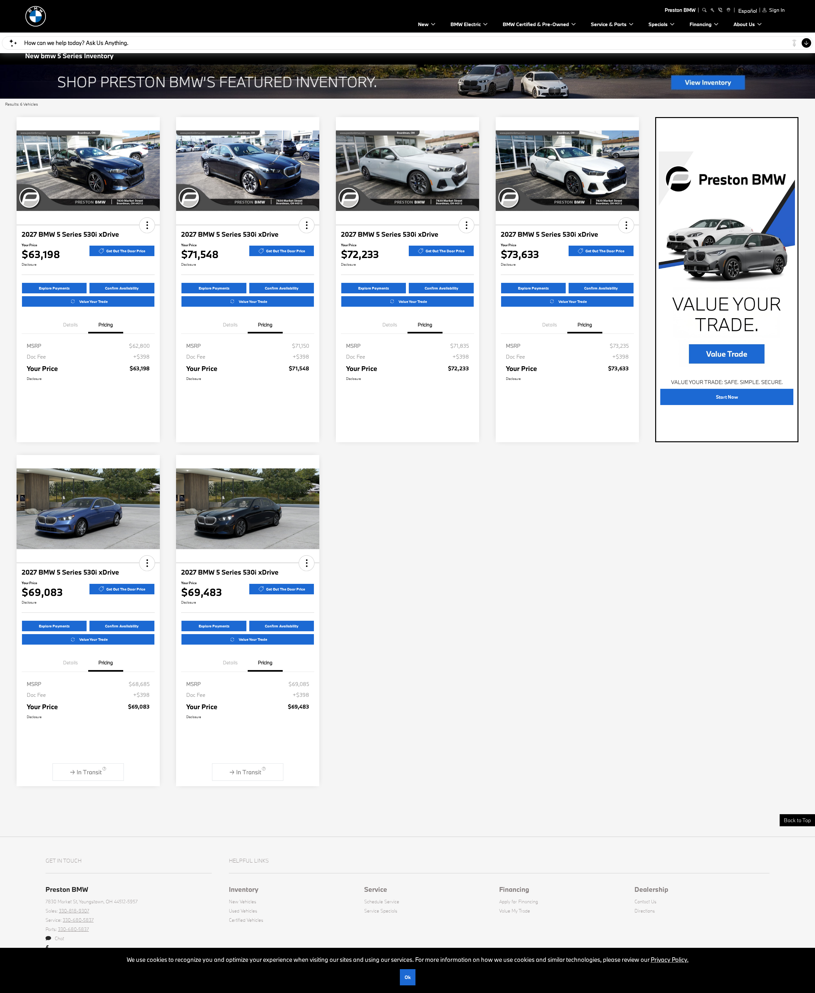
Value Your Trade (93, 301)
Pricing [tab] (105, 324)
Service (375, 889)
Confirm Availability (121, 288)
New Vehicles (242, 902)
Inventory (244, 889)
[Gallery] (407, 82)
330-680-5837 (78, 920)
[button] (147, 225)
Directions (644, 911)
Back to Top (797, 820)
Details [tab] (70, 324)
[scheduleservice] (712, 10)
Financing (514, 889)
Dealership (651, 889)
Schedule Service (381, 902)
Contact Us (645, 902)
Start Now (727, 397)
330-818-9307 (74, 911)
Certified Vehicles (246, 920)
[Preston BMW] (69, 15)
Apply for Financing (518, 902)
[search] (704, 10)
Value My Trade (514, 911)
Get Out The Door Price (125, 250)
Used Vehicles (243, 911)
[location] (728, 10)
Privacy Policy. (670, 959)
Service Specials (380, 911)
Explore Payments (54, 288)
